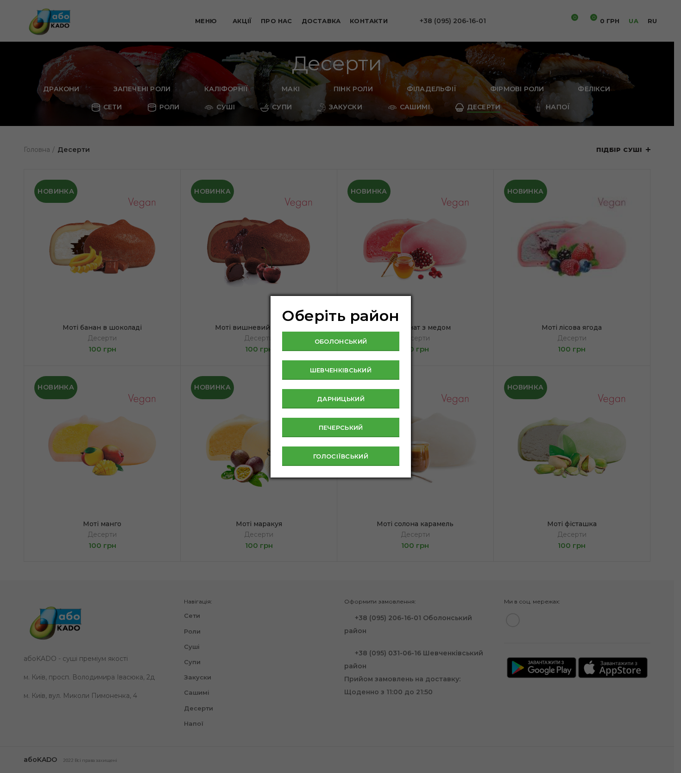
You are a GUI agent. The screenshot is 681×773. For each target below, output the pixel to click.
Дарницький (341, 398)
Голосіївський (340, 456)
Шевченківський (341, 370)
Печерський (341, 427)
